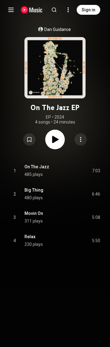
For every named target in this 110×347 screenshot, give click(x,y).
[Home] (31, 9)
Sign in (88, 9)
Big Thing (33, 190)
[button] (29, 139)
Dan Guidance (57, 29)
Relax (29, 236)
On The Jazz (36, 166)
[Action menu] (81, 139)
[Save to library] (29, 139)
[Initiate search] (54, 10)
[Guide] (11, 9)
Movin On (33, 213)
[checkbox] (96, 170)
